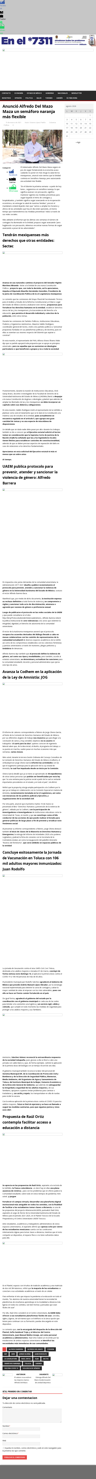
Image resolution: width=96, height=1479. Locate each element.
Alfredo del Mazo (35, 1349)
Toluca (28, 1363)
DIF (5, 1354)
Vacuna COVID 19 (11, 1368)
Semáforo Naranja (12, 1363)
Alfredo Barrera (16, 1349)
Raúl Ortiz (25, 1359)
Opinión (18, 98)
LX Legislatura (10, 1359)
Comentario (7, 1407)
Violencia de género (31, 1368)
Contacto (6, 93)
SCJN (37, 1359)
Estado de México (34, 93)
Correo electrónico (10, 1433)
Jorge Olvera (24, 1354)
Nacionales (63, 93)
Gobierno (50, 93)
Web (4, 1440)
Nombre (5, 1426)
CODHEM (50, 1349)
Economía (18, 93)
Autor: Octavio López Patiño (35, 122)
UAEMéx (59, 98)
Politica (29, 98)
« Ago (78, 142)
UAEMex (39, 1363)
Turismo (48, 98)
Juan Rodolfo (41, 1354)
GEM (13, 1354)
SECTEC (46, 1359)
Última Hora (71, 98)
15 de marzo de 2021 (13, 122)
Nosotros (6, 98)
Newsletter (77, 93)
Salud (39, 98)
